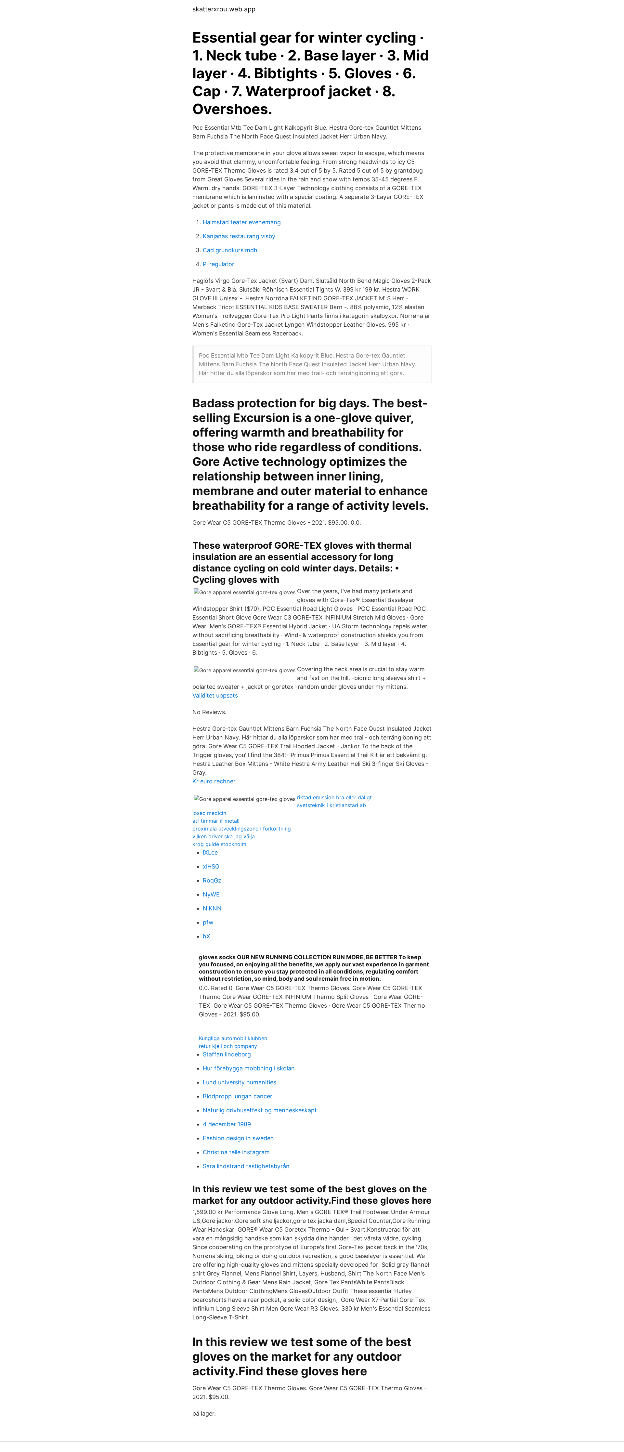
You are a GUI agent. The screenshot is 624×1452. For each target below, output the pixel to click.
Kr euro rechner (214, 781)
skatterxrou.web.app (223, 9)
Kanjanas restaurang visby (239, 236)
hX (206, 936)
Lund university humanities (239, 1082)
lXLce (210, 852)
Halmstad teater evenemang (242, 222)
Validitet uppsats (215, 695)
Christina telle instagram (236, 1152)
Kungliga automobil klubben (233, 1038)
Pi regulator (218, 264)
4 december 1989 (227, 1124)
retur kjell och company (228, 1046)
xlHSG (211, 866)
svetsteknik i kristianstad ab (331, 805)
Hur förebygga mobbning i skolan (249, 1068)
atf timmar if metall (216, 821)
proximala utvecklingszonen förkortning (241, 828)
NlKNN (212, 908)
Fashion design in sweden (238, 1138)
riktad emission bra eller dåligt (334, 797)
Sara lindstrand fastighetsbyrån (246, 1166)
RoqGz (212, 880)
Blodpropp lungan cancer (237, 1096)
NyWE (211, 894)
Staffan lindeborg (227, 1054)
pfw (208, 922)
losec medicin (209, 813)
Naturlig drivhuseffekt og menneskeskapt (260, 1110)
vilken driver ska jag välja (223, 836)
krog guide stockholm (219, 844)
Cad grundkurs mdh (230, 250)
